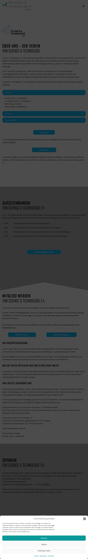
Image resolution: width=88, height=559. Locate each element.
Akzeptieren (44, 538)
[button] (84, 519)
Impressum (51, 556)
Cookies (36, 556)
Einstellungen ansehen (44, 551)
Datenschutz (43, 556)
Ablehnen (44, 544)
